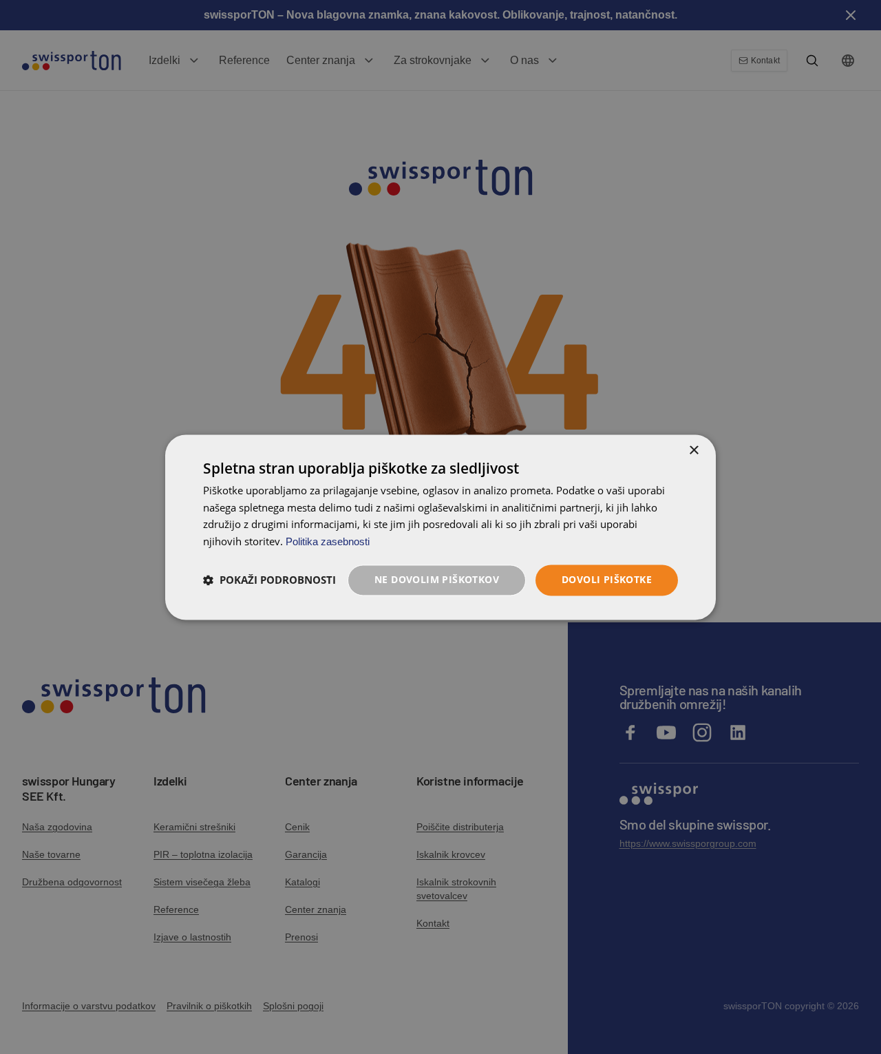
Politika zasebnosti (328, 542)
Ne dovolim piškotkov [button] (436, 579)
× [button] (693, 450)
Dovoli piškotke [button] (607, 579)
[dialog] (440, 527)
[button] (269, 580)
